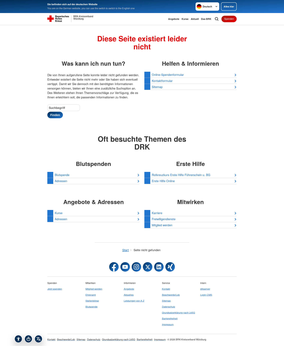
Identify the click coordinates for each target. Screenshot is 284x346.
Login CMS (206, 295)
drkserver (205, 289)
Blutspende (91, 306)
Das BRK (206, 19)
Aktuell (195, 19)
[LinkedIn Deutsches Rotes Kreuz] (159, 267)
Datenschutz (168, 306)
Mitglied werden (93, 289)
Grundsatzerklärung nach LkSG (178, 312)
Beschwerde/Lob (171, 295)
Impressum (168, 324)
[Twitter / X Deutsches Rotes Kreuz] (147, 267)
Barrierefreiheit (170, 318)
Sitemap (166, 300)
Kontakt (166, 289)
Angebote (173, 19)
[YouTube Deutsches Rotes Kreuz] (125, 267)
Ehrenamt (90, 295)
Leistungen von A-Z (134, 300)
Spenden (229, 18)
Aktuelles (129, 295)
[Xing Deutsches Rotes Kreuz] (170, 267)
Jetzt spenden (54, 289)
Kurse (185, 19)
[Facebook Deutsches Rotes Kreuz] (114, 267)
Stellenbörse (92, 300)
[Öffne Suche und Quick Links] (216, 19)
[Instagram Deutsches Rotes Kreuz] (136, 267)
